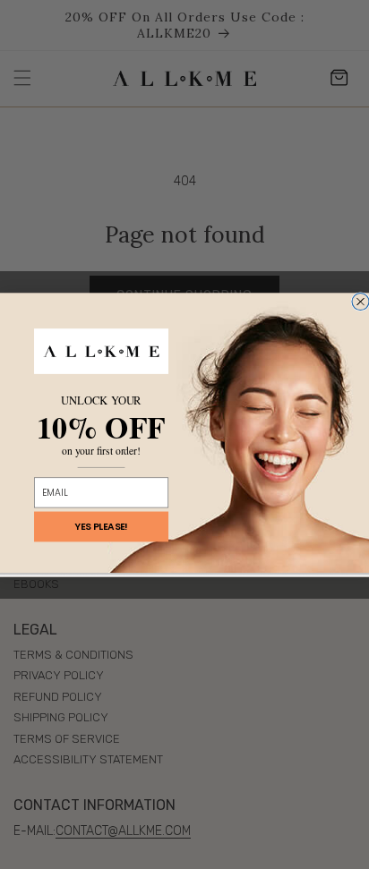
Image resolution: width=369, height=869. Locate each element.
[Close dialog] (360, 301)
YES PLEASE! (101, 525)
